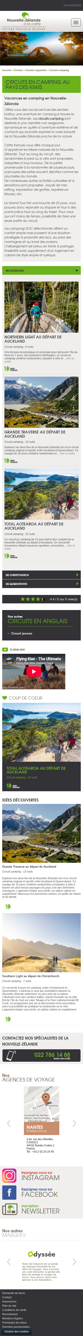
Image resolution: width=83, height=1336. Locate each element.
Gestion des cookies (16, 1331)
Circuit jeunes (21, 633)
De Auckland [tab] (15, 270)
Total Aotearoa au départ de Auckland (34, 526)
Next (74, 1123)
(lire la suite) (67, 453)
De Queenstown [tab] (16, 584)
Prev (8, 1123)
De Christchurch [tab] (17, 575)
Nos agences (72, 5)
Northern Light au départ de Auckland (33, 339)
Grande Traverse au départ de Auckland (35, 434)
